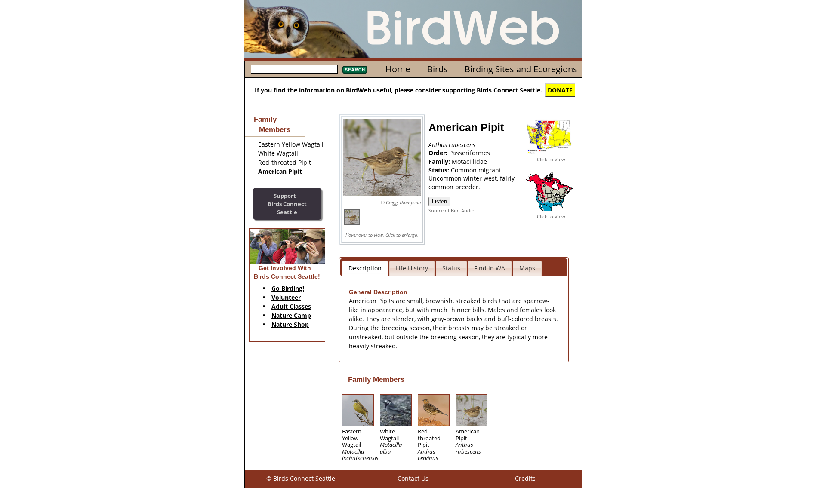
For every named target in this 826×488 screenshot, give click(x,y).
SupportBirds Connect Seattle (287, 203)
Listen (439, 201)
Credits (525, 478)
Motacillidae (469, 161)
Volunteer (286, 297)
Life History (412, 268)
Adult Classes (291, 306)
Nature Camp (291, 315)
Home (397, 69)
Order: (438, 153)
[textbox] (294, 69)
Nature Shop (290, 324)
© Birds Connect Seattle (300, 478)
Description (365, 268)
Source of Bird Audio (451, 210)
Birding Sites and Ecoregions (521, 69)
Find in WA (489, 268)
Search (354, 70)
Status (451, 268)
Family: (440, 161)
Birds (437, 69)
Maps (527, 268)
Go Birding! (287, 288)
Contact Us (413, 478)
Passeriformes (469, 153)
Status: (439, 170)
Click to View (551, 159)
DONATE (560, 90)
